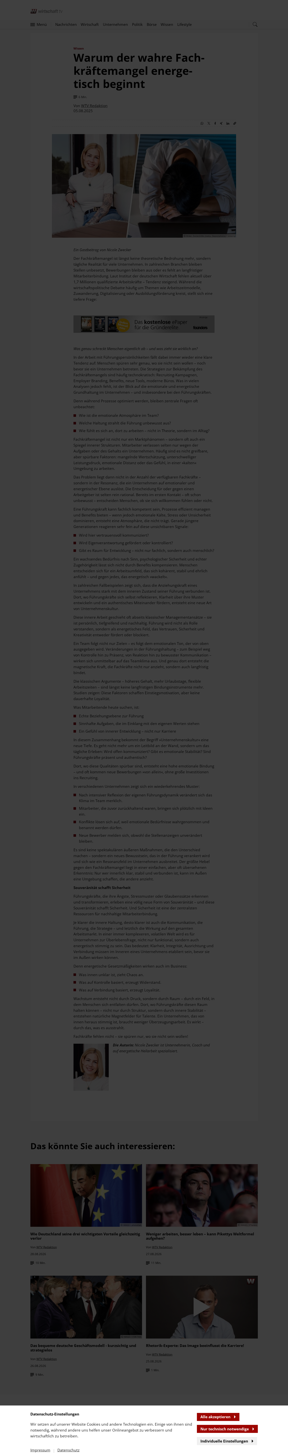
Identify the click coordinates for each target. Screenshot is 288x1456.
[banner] (144, 728)
